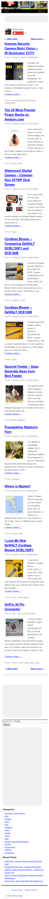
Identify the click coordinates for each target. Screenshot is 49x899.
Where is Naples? (18, 486)
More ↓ (41, 11)
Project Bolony (32, 57)
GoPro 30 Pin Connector (14, 606)
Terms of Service (31, 890)
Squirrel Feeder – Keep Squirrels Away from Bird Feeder (22, 371)
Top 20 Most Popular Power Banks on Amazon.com (20, 114)
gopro (32, 662)
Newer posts (37, 38)
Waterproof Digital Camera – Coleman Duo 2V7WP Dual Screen (19, 177)
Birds (14, 420)
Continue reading (13, 94)
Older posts (11, 38)
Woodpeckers (9, 853)
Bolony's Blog (17, 896)
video (38, 662)
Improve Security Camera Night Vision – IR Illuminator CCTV (21, 48)
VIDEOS (8, 850)
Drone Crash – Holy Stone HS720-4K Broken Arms (24, 881)
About (7, 11)
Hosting (7, 833)
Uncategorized (10, 102)
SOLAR (8, 844)
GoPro (14, 163)
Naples (14, 533)
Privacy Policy (17, 890)
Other (20, 163)
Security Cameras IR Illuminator (24, 100)
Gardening (16, 300)
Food (6, 825)
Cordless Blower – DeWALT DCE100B (18, 309)
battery (26, 597)
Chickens (8, 819)
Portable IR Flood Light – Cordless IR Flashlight (23, 867)
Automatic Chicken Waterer (15, 813)
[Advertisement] (27, 19)
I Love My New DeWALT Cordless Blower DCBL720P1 (19, 545)
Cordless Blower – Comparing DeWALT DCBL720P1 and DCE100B (20, 246)
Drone (7, 822)
